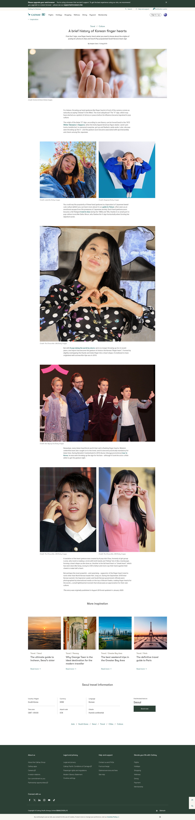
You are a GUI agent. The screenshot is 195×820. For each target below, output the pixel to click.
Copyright (31, 810)
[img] (166, 2)
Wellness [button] (77, 15)
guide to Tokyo (108, 207)
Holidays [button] (59, 15)
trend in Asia (85, 212)
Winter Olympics (69, 125)
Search (130, 9)
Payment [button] (92, 15)
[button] (160, 817)
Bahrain (162, 810)
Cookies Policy (112, 817)
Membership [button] (102, 15)
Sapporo (81, 125)
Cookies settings (69, 778)
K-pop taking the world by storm (82, 348)
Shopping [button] (67, 15)
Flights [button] (50, 15)
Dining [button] (84, 15)
